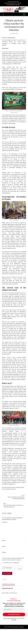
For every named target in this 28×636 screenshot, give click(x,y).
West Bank (7, 489)
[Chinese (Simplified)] (4, 588)
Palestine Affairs (20, 487)
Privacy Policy (15, 626)
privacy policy (19, 618)
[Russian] (9, 588)
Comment (5, 522)
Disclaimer (21, 626)
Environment (12, 487)
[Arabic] (2, 588)
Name (4, 540)
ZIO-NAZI (13, 489)
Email (4, 546)
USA (3, 489)
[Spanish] (12, 588)
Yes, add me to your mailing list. (11, 562)
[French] (8, 588)
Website (4, 552)
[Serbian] (10, 588)
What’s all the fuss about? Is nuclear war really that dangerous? (13, 505)
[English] (6, 588)
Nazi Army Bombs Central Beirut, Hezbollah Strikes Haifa (16, 497)
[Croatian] (5, 588)
